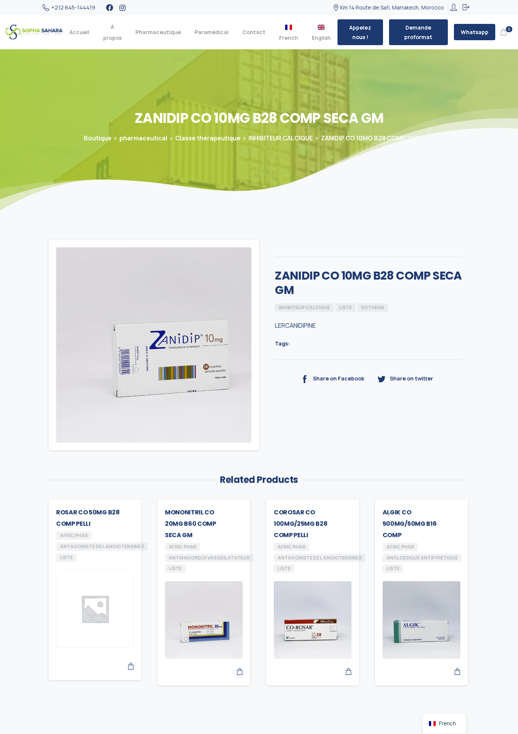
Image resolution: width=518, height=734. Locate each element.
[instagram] (122, 7)
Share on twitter (411, 378)
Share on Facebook (338, 378)
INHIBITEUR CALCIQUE (280, 138)
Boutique (97, 138)
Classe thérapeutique (207, 138)
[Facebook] (109, 7)
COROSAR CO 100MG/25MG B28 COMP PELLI (301, 523)
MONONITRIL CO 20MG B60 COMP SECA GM (190, 523)
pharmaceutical (143, 138)
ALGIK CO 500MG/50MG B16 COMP (410, 523)
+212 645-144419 (73, 7)
